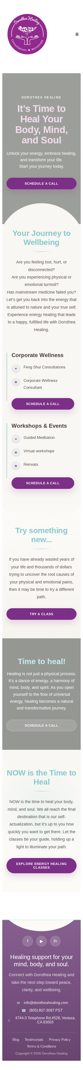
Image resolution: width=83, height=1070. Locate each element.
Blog (15, 1040)
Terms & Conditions (41, 1046)
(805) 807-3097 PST (46, 1010)
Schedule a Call (42, 183)
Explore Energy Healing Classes (41, 865)
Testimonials (34, 1040)
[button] (76, 34)
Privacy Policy (60, 1040)
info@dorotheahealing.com (46, 1003)
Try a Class (41, 614)
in (55, 941)
